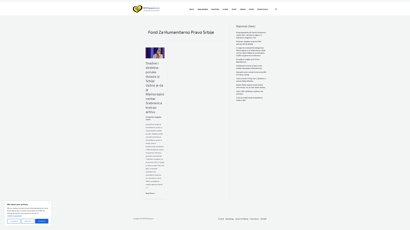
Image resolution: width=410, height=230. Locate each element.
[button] (276, 9)
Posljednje (150, 117)
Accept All (41, 221)
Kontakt (263, 219)
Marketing (230, 219)
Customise (14, 221)
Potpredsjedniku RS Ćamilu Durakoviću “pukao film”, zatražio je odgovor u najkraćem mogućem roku (251, 35)
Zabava (243, 9)
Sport (234, 9)
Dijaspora (215, 9)
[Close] (49, 202)
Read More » (150, 193)
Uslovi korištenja (241, 219)
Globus (225, 9)
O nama (221, 219)
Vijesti (191, 9)
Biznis (251, 9)
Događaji (157, 117)
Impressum (254, 219)
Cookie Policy (17, 216)
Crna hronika (202, 9)
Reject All (28, 221)
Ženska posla (262, 9)
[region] (27, 213)
